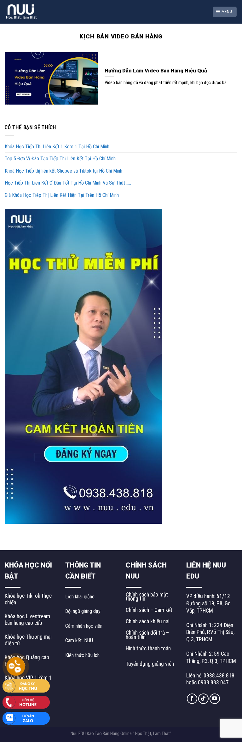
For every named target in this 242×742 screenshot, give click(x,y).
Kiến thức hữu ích (82, 655)
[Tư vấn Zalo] (26, 718)
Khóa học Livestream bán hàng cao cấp (27, 619)
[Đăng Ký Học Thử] (26, 685)
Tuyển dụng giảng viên (150, 664)
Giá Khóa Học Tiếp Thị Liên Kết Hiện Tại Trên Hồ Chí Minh (62, 195)
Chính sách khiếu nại (148, 621)
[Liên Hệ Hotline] (26, 702)
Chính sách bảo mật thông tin (147, 596)
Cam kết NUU (79, 640)
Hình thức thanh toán (148, 648)
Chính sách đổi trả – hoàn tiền (147, 635)
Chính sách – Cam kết (149, 610)
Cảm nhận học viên (83, 626)
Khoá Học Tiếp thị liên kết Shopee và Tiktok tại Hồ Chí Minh (63, 171)
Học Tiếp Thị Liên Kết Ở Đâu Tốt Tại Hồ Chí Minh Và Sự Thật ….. (68, 183)
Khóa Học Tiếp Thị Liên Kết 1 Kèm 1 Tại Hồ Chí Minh (57, 147)
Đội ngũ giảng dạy (83, 611)
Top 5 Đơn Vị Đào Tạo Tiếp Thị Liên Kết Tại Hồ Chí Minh (60, 159)
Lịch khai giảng (80, 597)
